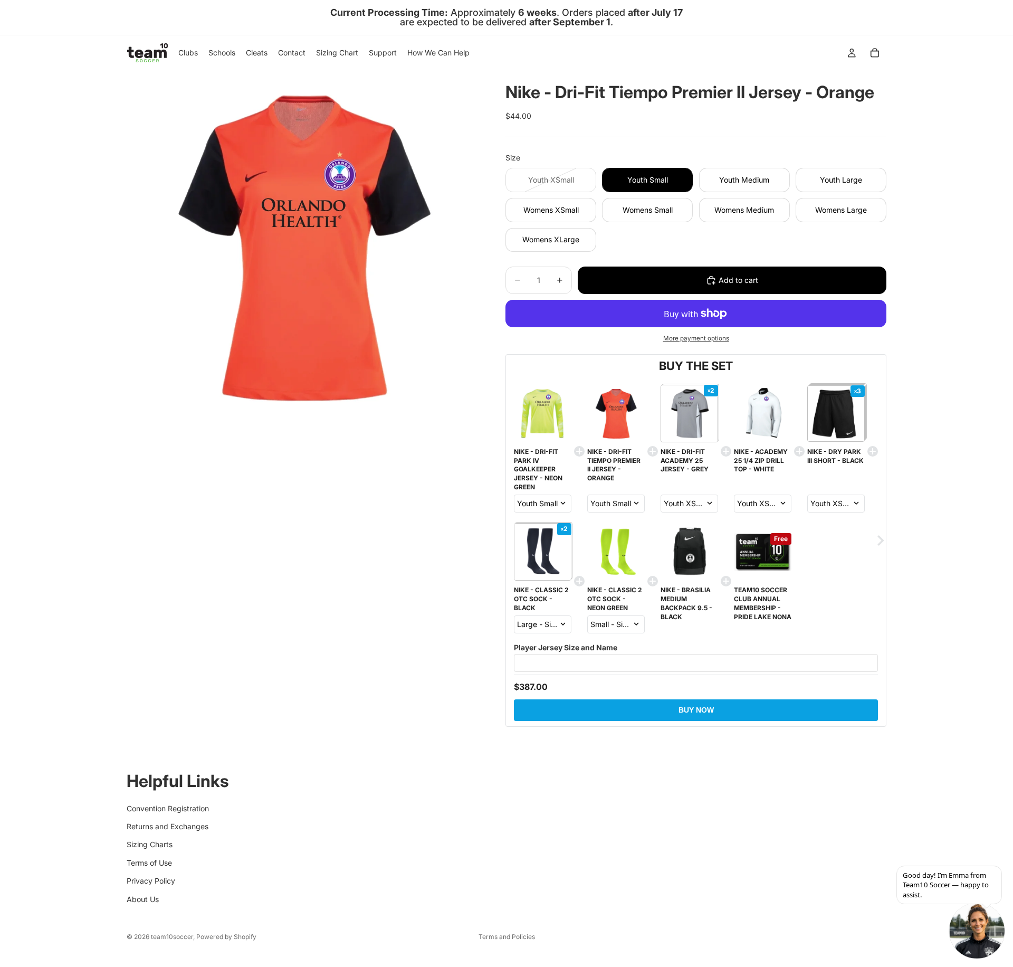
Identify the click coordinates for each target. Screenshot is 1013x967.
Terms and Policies (507, 937)
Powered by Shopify (226, 937)
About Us (143, 898)
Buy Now (696, 710)
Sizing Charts (150, 844)
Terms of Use (149, 862)
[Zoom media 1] (303, 247)
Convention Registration (168, 807)
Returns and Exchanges (167, 826)
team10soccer (172, 937)
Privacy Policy (151, 880)
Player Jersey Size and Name (565, 647)
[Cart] (874, 52)
